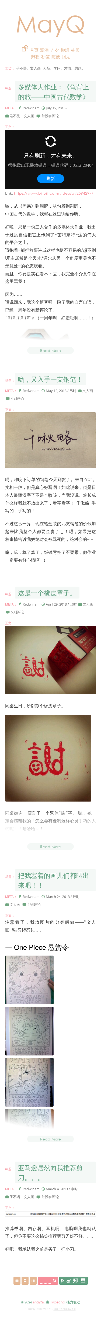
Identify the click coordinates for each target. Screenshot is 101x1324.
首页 (34, 50)
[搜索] (55, 1281)
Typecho (57, 1302)
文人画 (29, 115)
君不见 (15, 115)
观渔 (44, 50)
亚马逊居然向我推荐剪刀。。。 (50, 1172)
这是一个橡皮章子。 (47, 592)
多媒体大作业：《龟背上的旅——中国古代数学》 (53, 91)
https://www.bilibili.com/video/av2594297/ (53, 193)
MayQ (50, 23)
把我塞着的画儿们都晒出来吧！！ (53, 880)
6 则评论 (17, 612)
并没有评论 (50, 115)
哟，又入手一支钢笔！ (50, 379)
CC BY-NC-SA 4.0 (65, 1308)
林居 (75, 50)
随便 (55, 56)
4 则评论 (17, 398)
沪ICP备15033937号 (38, 1308)
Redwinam (31, 108)
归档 (36, 56)
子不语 (15, 1196)
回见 (66, 56)
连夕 (54, 50)
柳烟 (65, 50)
